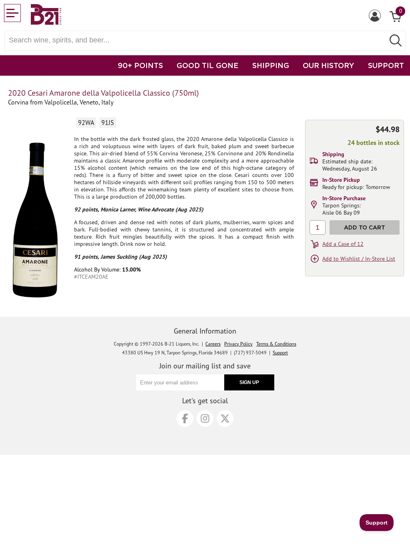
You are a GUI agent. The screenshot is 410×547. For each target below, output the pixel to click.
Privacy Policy (238, 344)
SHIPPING (270, 65)
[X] (225, 418)
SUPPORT (386, 65)
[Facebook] (185, 418)
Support (280, 353)
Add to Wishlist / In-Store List (358, 258)
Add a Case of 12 (343, 243)
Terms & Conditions (276, 344)
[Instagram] (205, 418)
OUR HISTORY (328, 65)
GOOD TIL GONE (208, 65)
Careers (213, 344)
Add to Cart (364, 227)
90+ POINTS (140, 65)
